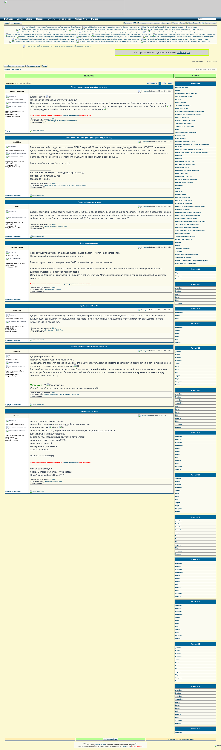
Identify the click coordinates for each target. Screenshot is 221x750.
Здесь (54, 119)
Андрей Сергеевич (17, 91)
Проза (177, 245)
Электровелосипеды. (89, 243)
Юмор (177, 188)
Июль (177, 297)
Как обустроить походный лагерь (188, 114)
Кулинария (179, 185)
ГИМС (177, 129)
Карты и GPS (81, 19)
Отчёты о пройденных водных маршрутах (191, 260)
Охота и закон (180, 135)
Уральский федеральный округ (187, 224)
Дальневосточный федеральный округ (190, 230)
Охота (19, 19)
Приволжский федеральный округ (188, 215)
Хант (16, 206)
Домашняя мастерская (183, 257)
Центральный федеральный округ (188, 212)
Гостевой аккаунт (16, 247)
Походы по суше (181, 87)
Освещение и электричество (186, 93)
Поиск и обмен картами (184, 182)
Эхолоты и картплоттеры (185, 126)
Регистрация (16, 23)
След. (170, 83)
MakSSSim (17, 142)
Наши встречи (134, 27)
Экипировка (65, 19)
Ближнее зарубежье (182, 209)
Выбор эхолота (68, 36)
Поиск (182, 23)
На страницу (152, 83)
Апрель (178, 342)
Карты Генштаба (70, 32)
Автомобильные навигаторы (186, 132)
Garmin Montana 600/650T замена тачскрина (89, 347)
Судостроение (180, 102)
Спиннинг (178, 155)
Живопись (179, 251)
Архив (64, 29)
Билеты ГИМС (146, 34)
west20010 (17, 310)
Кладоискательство (182, 197)
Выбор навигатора (134, 36)
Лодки (29, 19)
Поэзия (178, 242)
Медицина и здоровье (183, 239)
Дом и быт (179, 191)
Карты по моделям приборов (186, 179)
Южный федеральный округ (186, 218)
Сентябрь (179, 312)
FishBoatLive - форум (13, 69)
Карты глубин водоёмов (132, 32)
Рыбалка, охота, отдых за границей (189, 149)
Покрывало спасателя (89, 411)
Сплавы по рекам (182, 117)
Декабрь (178, 288)
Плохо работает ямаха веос (89, 202)
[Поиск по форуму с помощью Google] (193, 23)
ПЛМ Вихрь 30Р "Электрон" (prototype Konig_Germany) (89, 137)
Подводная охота (181, 173)
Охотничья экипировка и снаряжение (189, 111)
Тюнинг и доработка (182, 105)
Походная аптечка (196, 32)
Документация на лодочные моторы (76, 34)
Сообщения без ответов (14, 66)
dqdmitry (17, 351)
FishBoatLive (126, 746)
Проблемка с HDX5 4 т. (89, 306)
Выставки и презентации (184, 161)
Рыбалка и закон (181, 108)
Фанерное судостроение (198, 39)
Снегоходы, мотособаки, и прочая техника (191, 152)
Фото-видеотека (181, 194)
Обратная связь (144, 23)
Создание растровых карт (185, 141)
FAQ (135, 23)
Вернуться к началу (13, 131)
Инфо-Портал (75, 27)
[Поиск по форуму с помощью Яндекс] (208, 23)
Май (176, 339)
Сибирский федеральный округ (187, 227)
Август (177, 294)
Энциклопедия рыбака (183, 123)
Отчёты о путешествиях (65, 39)
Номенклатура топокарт (130, 41)
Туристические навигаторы (185, 236)
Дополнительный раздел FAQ (135, 29)
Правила (127, 23)
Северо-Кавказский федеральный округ (190, 221)
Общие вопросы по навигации (186, 254)
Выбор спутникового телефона (202, 36)
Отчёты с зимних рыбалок (185, 120)
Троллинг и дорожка (182, 248)
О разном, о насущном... (184, 203)
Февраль (178, 276)
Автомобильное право (183, 96)
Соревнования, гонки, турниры (187, 170)
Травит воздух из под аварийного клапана (89, 87)
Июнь (177, 336)
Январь (178, 279)
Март (177, 273)
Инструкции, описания (183, 176)
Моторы (40, 19)
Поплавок (179, 158)
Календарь (166, 23)
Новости (156, 23)
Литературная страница (130, 39)
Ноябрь (178, 291)
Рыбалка (8, 19)
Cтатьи (200, 29)
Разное (94, 19)
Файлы (175, 23)
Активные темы (33, 66)
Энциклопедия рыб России (200, 41)
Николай (17, 416)
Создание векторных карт (185, 164)
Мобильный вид (110, 739)
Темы (44, 66)
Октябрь (178, 358)
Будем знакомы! (191, 27)
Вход (7, 23)
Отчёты (51, 19)
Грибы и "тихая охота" (184, 200)
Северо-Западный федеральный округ (190, 206)
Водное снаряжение (182, 233)
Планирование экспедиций (185, 263)
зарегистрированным (71, 115)
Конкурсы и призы (67, 41)
